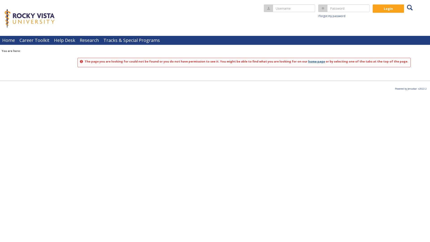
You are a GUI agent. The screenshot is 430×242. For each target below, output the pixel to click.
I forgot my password (331, 16)
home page (316, 61)
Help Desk (64, 40)
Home (8, 40)
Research (89, 40)
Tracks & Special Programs (131, 40)
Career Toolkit (34, 40)
